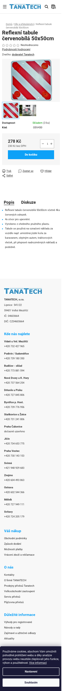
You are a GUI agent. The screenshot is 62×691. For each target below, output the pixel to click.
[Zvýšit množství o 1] (51, 143)
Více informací (38, 662)
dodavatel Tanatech (23, 54)
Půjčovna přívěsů (14, 602)
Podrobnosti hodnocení (16, 49)
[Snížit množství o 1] (42, 143)
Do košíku (31, 154)
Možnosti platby (13, 549)
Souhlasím (31, 682)
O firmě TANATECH (15, 580)
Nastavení (31, 671)
